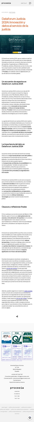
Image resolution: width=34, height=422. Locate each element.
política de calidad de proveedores (19, 409)
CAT (25, 3)
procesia (6, 3)
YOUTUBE (17, 396)
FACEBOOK (17, 393)
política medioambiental (15, 411)
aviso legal (4, 407)
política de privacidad (14, 407)
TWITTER (17, 398)
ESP (22, 3)
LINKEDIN (17, 391)
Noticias (12, 12)
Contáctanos (17, 380)
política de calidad (4, 409)
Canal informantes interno (17, 382)
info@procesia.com (23, 376)
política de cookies (26, 407)
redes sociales (28, 291)
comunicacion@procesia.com (21, 378)
